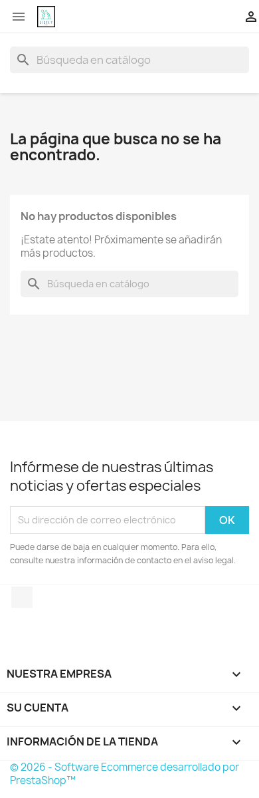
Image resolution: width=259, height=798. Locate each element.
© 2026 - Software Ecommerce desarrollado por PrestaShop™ (124, 773)
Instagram (22, 597)
